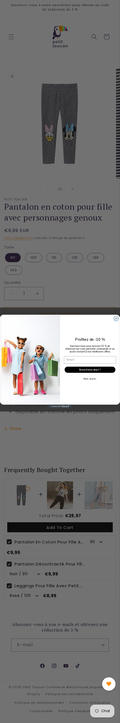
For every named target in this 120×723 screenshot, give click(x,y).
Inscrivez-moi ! (90, 369)
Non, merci (90, 379)
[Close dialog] (116, 318)
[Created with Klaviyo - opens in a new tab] (60, 406)
